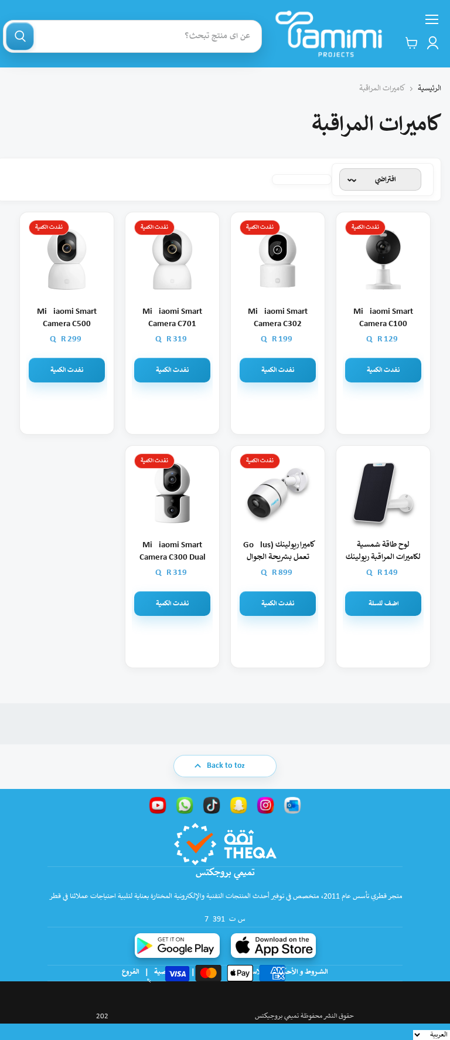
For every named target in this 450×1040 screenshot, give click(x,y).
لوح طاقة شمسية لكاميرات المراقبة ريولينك (383, 551)
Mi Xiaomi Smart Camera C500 (67, 317)
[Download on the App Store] (273, 945)
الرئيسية (429, 88)
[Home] (328, 34)
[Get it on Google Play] (177, 945)
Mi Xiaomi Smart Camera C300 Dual (172, 551)
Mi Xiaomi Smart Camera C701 (172, 317)
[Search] (20, 36)
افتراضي (385, 179)
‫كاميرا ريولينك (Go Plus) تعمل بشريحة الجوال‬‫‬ (277, 551)
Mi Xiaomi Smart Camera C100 (383, 317)
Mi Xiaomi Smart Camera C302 (278, 317)
